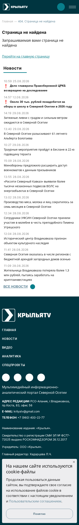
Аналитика (11, 356)
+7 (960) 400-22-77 (31, 417)
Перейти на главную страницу (26, 56)
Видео (7, 347)
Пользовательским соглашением (35, 501)
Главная (7, 21)
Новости (9, 338)
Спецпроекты (13, 365)
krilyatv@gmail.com (27, 411)
